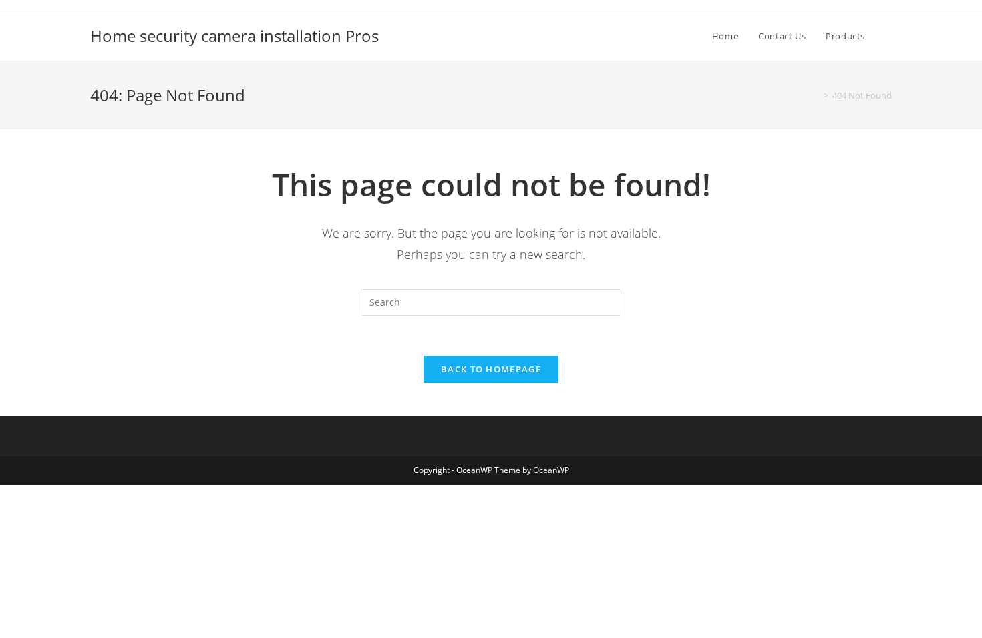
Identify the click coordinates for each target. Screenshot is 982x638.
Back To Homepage (491, 369)
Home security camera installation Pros (234, 36)
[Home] (816, 95)
